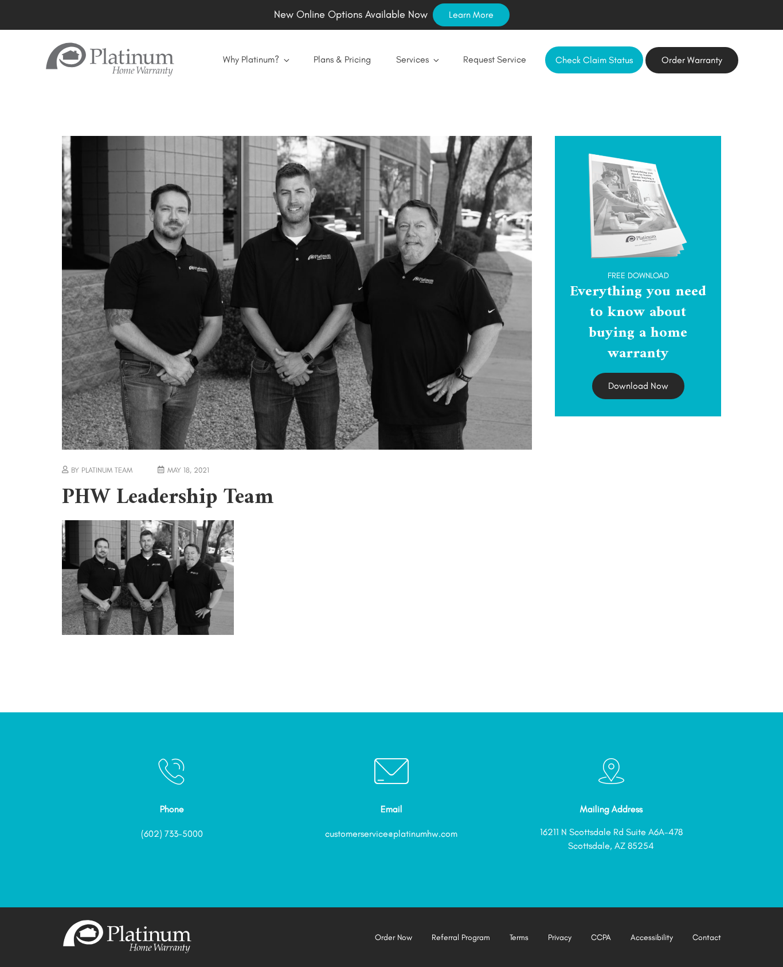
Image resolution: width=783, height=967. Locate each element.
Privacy (559, 937)
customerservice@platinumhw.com (391, 833)
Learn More (471, 14)
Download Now (638, 385)
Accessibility (652, 937)
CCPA (601, 937)
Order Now (393, 937)
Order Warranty (691, 59)
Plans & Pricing (342, 59)
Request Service (494, 59)
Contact (706, 937)
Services (412, 59)
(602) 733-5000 (172, 833)
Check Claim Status (594, 59)
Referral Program (461, 937)
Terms (519, 937)
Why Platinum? (251, 59)
